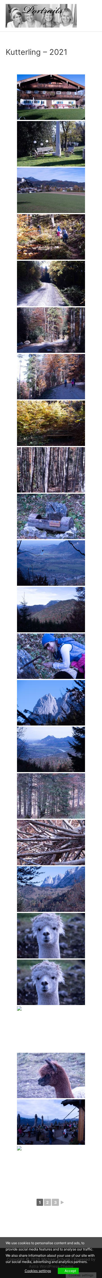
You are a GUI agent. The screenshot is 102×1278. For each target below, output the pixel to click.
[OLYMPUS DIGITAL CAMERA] (51, 97)
